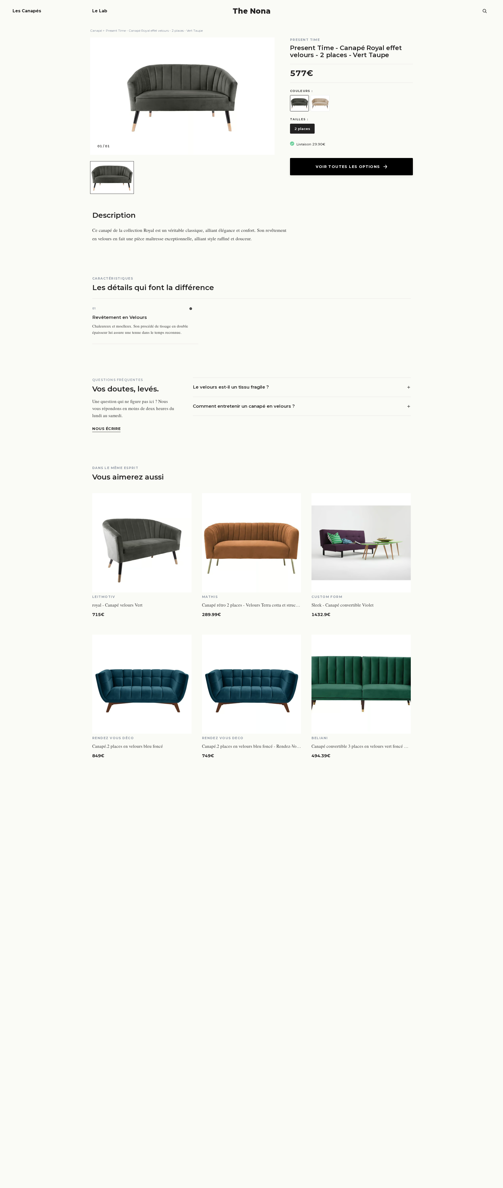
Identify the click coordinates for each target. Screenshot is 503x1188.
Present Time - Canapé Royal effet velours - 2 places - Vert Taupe (154, 30)
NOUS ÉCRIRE (106, 428)
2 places (302, 129)
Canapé (96, 30)
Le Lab (99, 10)
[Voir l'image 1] (112, 177)
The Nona (252, 11)
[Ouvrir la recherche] (484, 11)
